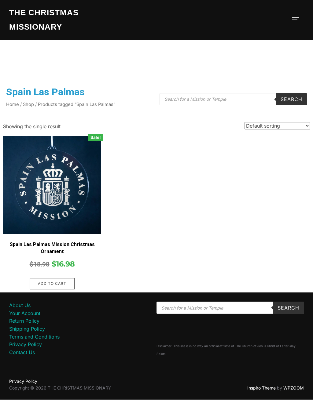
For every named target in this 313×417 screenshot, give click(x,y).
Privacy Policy (25, 344)
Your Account (24, 313)
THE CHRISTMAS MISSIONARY (44, 19)
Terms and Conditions (34, 337)
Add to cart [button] (52, 283)
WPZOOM (293, 387)
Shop (28, 104)
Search (291, 99)
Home (12, 104)
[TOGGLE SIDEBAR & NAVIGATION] (298, 20)
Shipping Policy (27, 329)
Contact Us (22, 352)
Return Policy (24, 321)
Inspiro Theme (261, 387)
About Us (20, 305)
